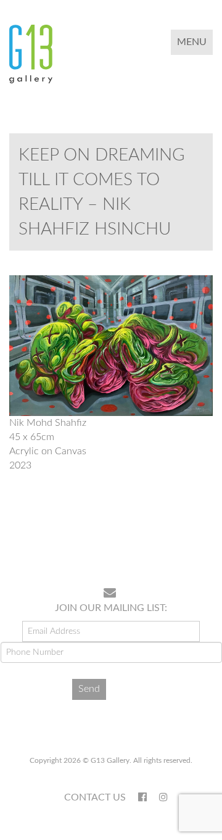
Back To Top (181, 538)
